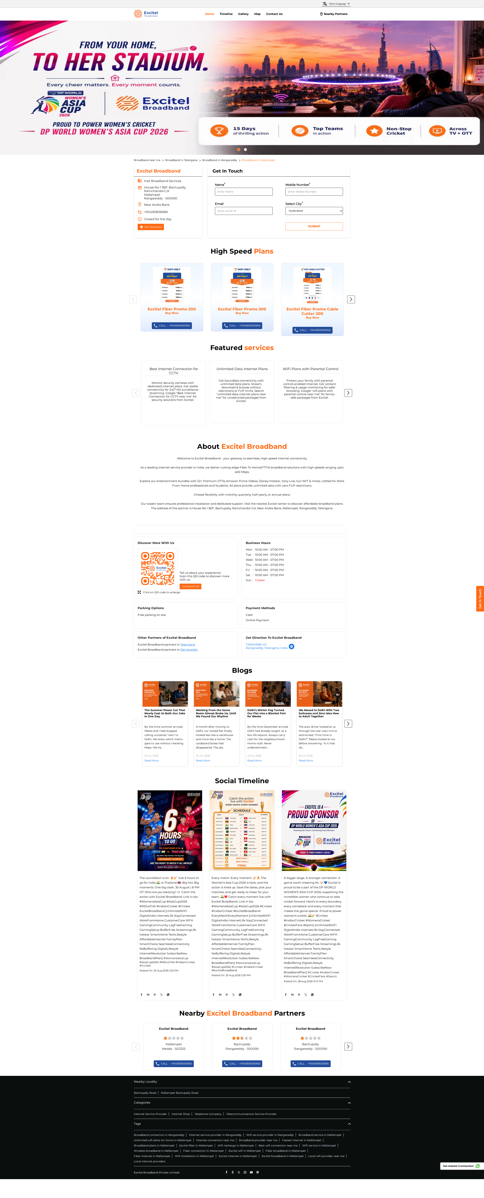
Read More (151, 760)
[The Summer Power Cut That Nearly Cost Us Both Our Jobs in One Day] (165, 694)
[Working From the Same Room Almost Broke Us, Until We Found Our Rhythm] (216, 694)
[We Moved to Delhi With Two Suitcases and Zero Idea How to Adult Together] (319, 694)
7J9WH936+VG (256, 644)
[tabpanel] (242, 88)
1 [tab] (240, 149)
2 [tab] (247, 149)
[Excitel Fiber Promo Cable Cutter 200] (312, 299)
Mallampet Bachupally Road (179, 1093)
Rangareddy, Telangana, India (267, 648)
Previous (133, 299)
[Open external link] (480, 610)
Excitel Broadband (173, 1029)
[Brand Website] (257, 1172)
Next (351, 299)
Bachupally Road (145, 1093)
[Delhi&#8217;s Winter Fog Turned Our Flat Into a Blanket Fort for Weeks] (268, 694)
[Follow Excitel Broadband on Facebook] (226, 1172)
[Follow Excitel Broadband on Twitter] (239, 1172)
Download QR (190, 586)
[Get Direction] (292, 648)
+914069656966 (156, 212)
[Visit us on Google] (232, 1172)
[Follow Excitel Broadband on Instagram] (245, 1172)
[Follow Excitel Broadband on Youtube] (251, 1172)
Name (220, 184)
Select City (294, 203)
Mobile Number (297, 184)
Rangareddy (189, 649)
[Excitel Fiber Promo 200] (172, 297)
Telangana (187, 644)
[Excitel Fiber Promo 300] (242, 297)
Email (219, 204)
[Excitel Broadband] (146, 14)
